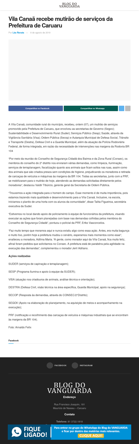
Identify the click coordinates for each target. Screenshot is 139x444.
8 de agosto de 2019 (40, 32)
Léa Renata (18, 32)
